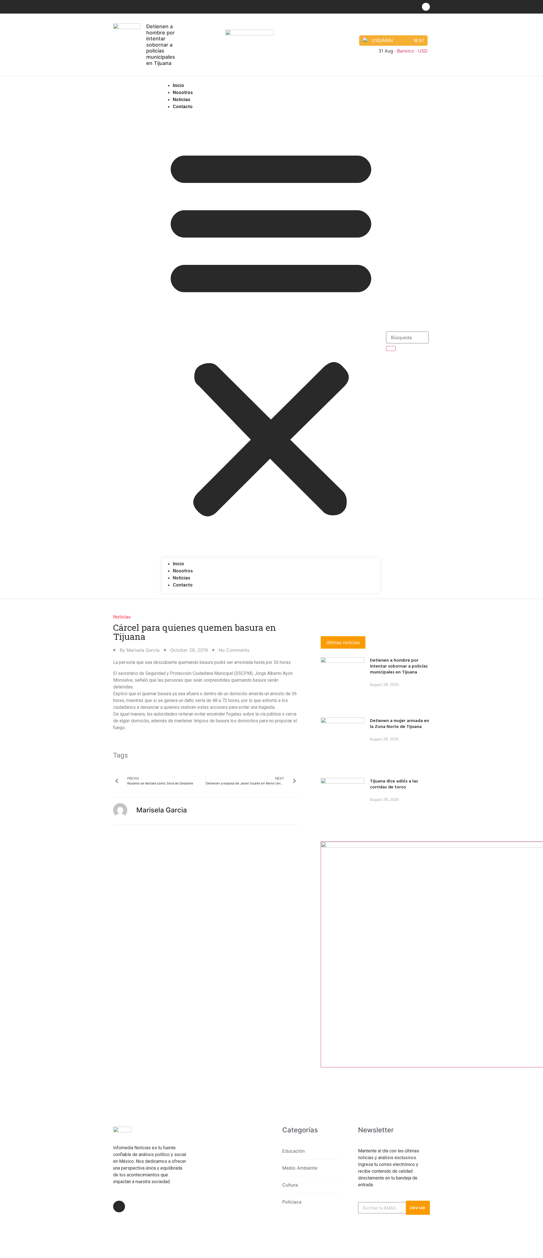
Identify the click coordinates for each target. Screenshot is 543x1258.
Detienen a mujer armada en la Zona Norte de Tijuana (399, 723)
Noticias (181, 99)
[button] (270, 330)
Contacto (183, 106)
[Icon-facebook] (426, 7)
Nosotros (183, 92)
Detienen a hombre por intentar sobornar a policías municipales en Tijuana (160, 44)
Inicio (178, 85)
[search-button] (391, 348)
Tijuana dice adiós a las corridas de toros (394, 783)
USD (423, 51)
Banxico (405, 51)
